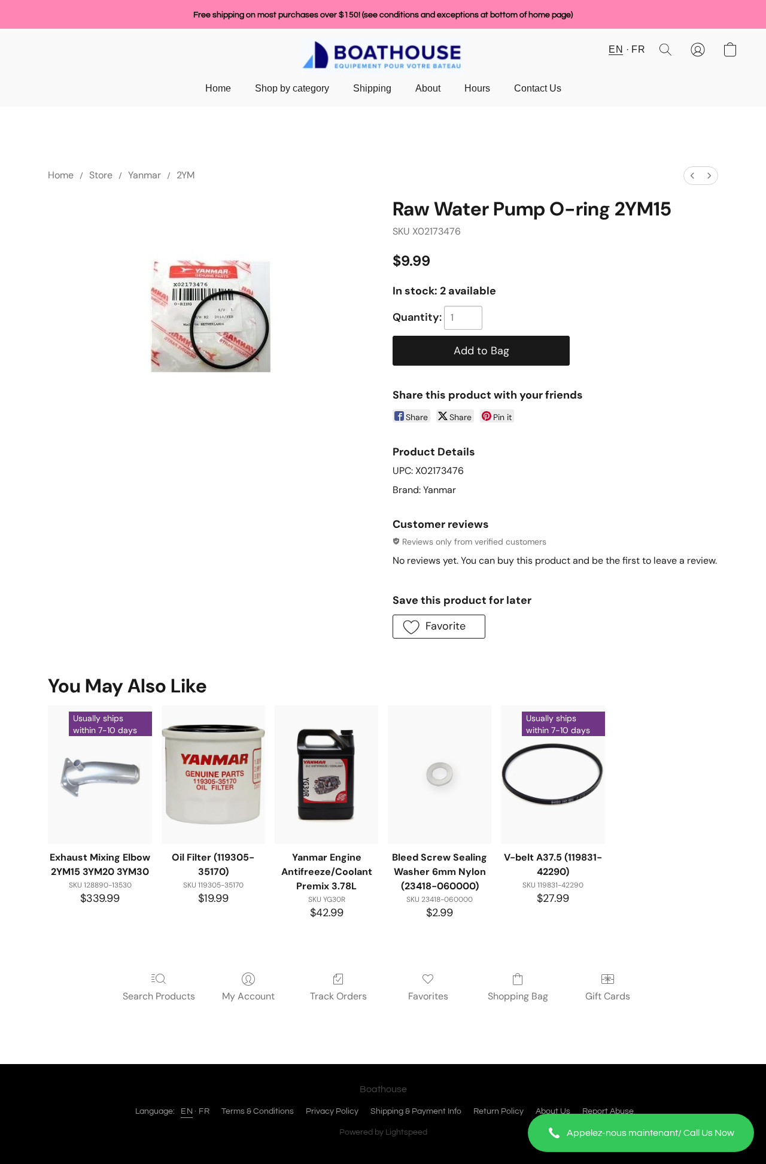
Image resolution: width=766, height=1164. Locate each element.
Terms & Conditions (257, 1111)
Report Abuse (608, 1111)
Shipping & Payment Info (415, 1111)
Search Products (159, 996)
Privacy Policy (332, 1111)
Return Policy (498, 1111)
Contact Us (537, 88)
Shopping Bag (518, 996)
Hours (477, 88)
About (427, 88)
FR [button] (638, 49)
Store (101, 175)
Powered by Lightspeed (383, 1132)
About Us (553, 1111)
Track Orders (338, 996)
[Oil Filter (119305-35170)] (213, 775)
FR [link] (204, 1111)
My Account (248, 996)
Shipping (372, 88)
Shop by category (292, 88)
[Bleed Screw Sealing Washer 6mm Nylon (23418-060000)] (439, 775)
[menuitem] (692, 175)
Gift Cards (607, 996)
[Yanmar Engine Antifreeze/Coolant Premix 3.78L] (326, 775)
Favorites (428, 996)
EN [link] (187, 1111)
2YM (185, 175)
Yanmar (144, 175)
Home (218, 88)
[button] (641, 1133)
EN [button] (616, 49)
